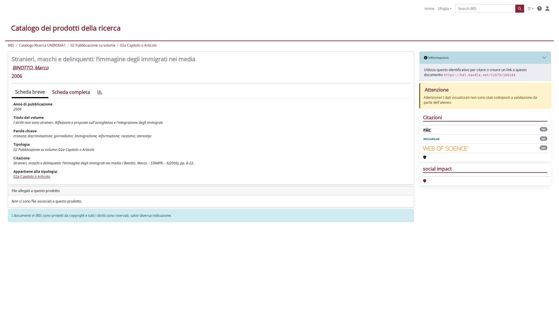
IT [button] (529, 8)
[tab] (100, 92)
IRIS (11, 45)
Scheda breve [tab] (30, 92)
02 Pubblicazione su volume (92, 45)
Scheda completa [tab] (71, 92)
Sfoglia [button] (443, 8)
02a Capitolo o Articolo (138, 45)
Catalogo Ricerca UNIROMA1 (42, 45)
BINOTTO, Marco (31, 67)
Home (429, 8)
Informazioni (438, 57)
